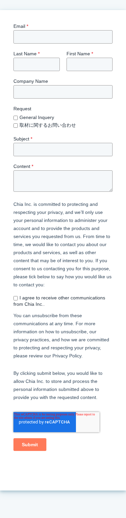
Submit (30, 444)
